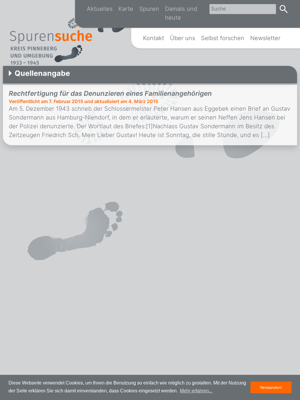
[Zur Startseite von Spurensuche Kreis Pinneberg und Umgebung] (69, 38)
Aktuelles (99, 8)
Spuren (149, 8)
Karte (125, 8)
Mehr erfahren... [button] (196, 390)
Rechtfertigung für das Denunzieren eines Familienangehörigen (110, 93)
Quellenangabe (42, 73)
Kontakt (153, 38)
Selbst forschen (222, 38)
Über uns (182, 38)
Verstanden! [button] (271, 387)
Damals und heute (181, 13)
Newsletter (265, 38)
